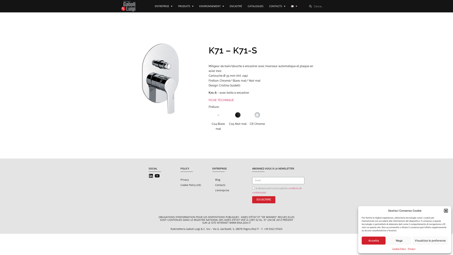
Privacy (411, 248)
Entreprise (162, 6)
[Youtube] (157, 176)
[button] (446, 210)
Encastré (236, 6)
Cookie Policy (399, 248)
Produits (184, 6)
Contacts (275, 6)
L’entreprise (222, 190)
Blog (217, 179)
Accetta (373, 240)
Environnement (210, 6)
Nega (399, 240)
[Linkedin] (151, 176)
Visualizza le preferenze (430, 240)
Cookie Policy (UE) (190, 185)
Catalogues (255, 6)
